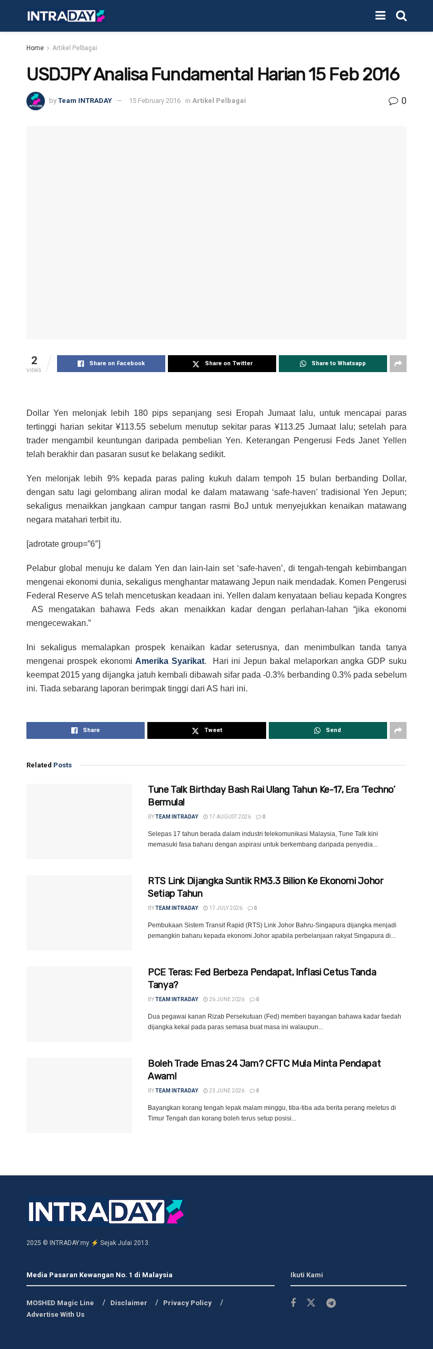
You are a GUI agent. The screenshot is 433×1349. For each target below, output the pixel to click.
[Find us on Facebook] (293, 1303)
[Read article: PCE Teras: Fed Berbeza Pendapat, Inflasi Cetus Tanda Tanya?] (79, 1004)
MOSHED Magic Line (60, 1303)
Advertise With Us (55, 1314)
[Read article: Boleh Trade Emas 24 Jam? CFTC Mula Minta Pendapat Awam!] (79, 1095)
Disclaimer (128, 1303)
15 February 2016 (155, 100)
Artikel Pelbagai (74, 48)
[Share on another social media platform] (398, 363)
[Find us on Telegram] (331, 1303)
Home (35, 48)
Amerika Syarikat (169, 661)
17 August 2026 (229, 817)
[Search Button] (401, 16)
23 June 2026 (226, 1091)
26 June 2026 (226, 999)
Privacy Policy (187, 1303)
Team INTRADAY (85, 100)
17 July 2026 (225, 908)
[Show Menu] (380, 16)
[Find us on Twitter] (311, 1303)
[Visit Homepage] (66, 16)
